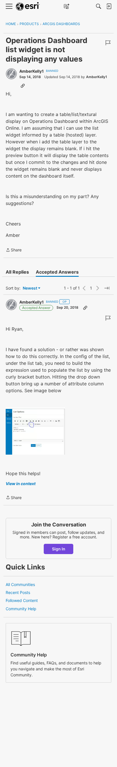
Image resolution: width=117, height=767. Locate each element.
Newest (30, 288)
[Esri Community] (28, 6)
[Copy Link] (22, 85)
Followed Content (22, 600)
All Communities (20, 584)
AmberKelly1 (31, 71)
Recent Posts (18, 592)
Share (14, 250)
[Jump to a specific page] (106, 288)
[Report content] (108, 43)
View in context (20, 483)
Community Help (21, 608)
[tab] (17, 272)
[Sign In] (109, 6)
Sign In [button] (58, 548)
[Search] (98, 6)
